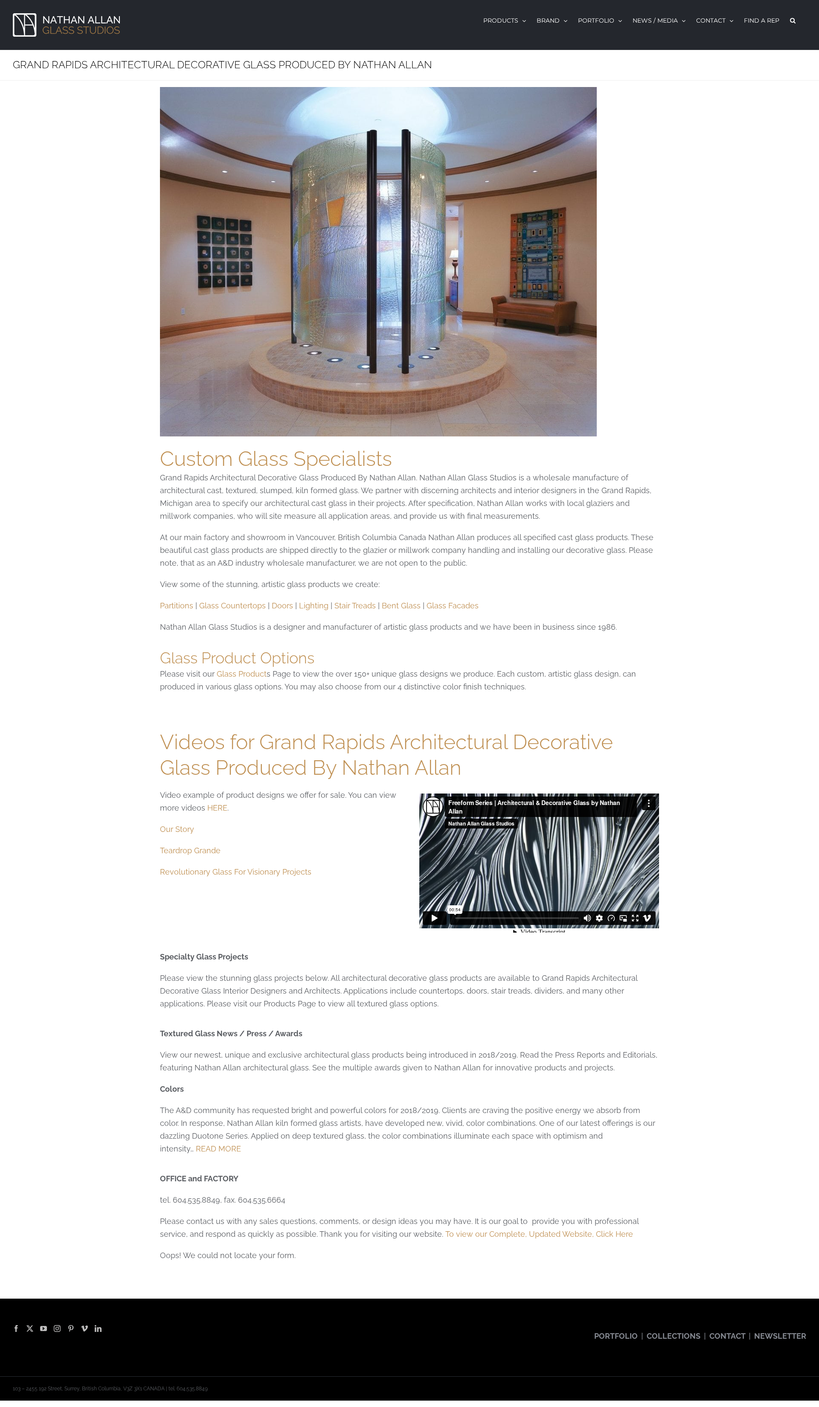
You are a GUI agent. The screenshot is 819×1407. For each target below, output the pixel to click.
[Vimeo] (84, 1328)
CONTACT (727, 1335)
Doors (282, 605)
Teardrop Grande (190, 850)
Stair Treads (355, 605)
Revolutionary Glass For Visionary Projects (235, 871)
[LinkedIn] (98, 1328)
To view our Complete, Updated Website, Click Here (539, 1234)
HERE (217, 807)
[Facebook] (16, 1328)
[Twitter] (29, 1328)
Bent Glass (401, 605)
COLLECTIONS (673, 1335)
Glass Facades (453, 605)
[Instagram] (57, 1328)
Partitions (176, 605)
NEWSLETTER (780, 1335)
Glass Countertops (232, 605)
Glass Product (242, 673)
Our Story (177, 829)
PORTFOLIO (616, 1335)
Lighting (313, 605)
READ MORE (218, 1148)
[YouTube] (43, 1328)
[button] (793, 20)
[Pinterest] (70, 1328)
